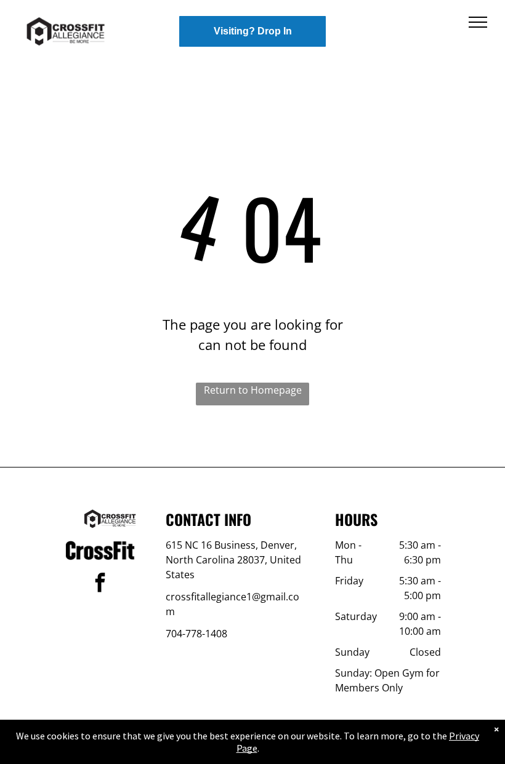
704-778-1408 (196, 633)
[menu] (478, 22)
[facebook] (100, 584)
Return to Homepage (253, 390)
